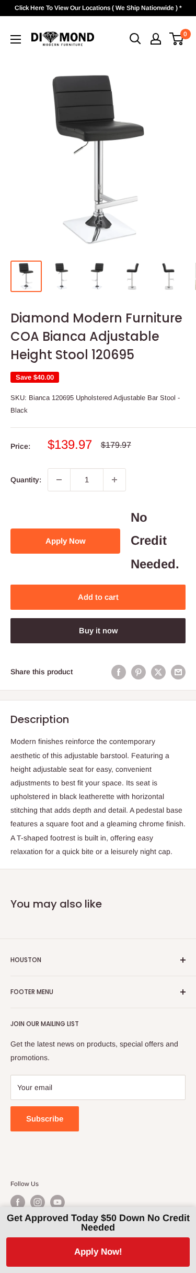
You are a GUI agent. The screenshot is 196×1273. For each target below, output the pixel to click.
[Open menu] (15, 39)
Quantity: (25, 480)
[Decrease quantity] (59, 480)
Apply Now (65, 540)
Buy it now (98, 630)
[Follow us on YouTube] (57, 1202)
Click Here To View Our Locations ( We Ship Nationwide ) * (98, 8)
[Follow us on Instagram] (37, 1202)
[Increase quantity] (114, 480)
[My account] (156, 39)
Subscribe (44, 1118)
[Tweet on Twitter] (158, 671)
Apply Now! (98, 1252)
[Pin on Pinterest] (138, 671)
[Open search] (135, 39)
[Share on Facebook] (118, 671)
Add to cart (98, 596)
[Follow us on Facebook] (17, 1202)
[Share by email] (178, 671)
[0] (176, 39)
